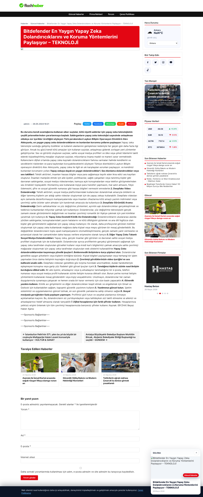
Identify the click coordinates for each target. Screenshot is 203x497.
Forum (111, 14)
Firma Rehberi (96, 14)
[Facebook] (148, 62)
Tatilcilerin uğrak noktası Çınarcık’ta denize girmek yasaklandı (162, 174)
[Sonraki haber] (176, 89)
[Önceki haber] (170, 89)
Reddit (121, 124)
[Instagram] (163, 62)
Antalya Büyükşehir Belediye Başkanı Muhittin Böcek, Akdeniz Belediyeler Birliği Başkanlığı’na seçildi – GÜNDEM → (110, 337)
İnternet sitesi (28, 457)
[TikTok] (148, 70)
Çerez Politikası (127, 14)
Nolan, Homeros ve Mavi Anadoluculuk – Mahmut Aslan (163, 180)
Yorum (25, 409)
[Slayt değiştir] (157, 293)
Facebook (98, 124)
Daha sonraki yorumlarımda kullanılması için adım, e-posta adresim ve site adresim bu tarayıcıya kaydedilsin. (77, 471)
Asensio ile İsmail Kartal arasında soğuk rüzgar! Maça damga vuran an (163, 164)
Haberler (24, 23)
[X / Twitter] (155, 62)
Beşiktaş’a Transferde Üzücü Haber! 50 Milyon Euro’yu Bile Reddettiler (163, 185)
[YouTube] (171, 62)
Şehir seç (152, 38)
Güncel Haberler (76, 14)
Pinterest (131, 124)
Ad (23, 435)
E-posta (26, 446)
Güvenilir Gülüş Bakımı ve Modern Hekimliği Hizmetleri (161, 169)
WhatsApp (110, 124)
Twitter (87, 124)
